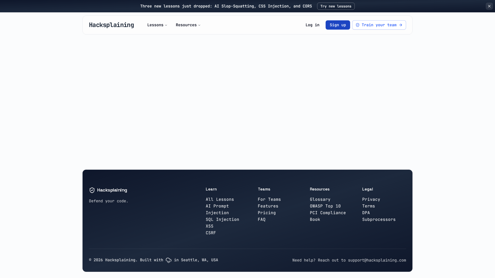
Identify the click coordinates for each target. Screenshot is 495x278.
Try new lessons (335, 6)
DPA (366, 212)
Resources (186, 25)
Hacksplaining (111, 25)
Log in (312, 25)
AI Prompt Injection (217, 209)
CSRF (211, 233)
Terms (368, 206)
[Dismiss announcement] (489, 6)
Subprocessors (379, 219)
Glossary (320, 199)
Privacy (371, 199)
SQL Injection (222, 219)
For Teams (269, 199)
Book (315, 219)
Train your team (379, 25)
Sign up (338, 25)
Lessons (155, 25)
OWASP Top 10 (325, 206)
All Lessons (220, 199)
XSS (209, 226)
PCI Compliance (328, 212)
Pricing (267, 212)
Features (268, 206)
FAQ (262, 219)
